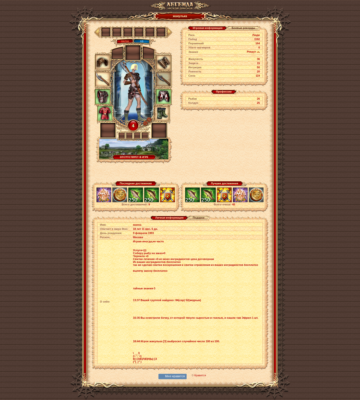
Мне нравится (175, 376)
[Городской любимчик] (103, 201)
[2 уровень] (167, 201)
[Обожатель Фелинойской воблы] (135, 201)
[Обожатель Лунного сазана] (151, 201)
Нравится (200, 375)
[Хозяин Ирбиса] (119, 201)
